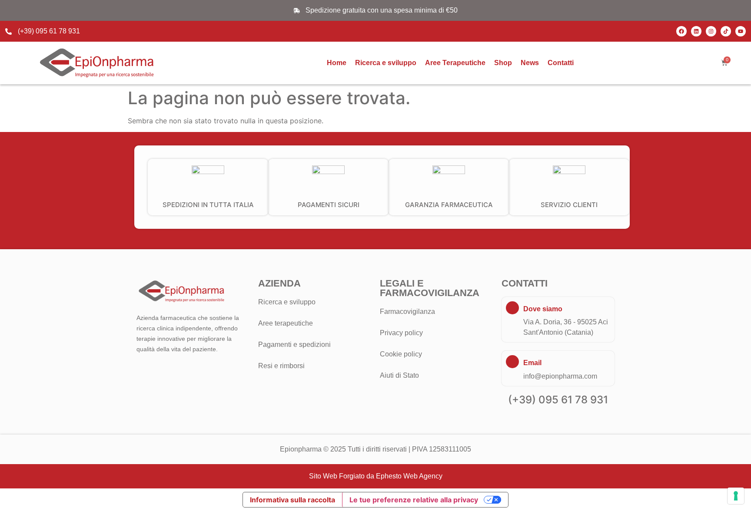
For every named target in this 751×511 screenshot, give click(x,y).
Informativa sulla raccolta (292, 499)
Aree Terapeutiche (455, 62)
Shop (503, 62)
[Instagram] (711, 31)
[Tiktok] (726, 31)
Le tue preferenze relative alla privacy (413, 499)
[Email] (512, 361)
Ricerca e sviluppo (385, 62)
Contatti (561, 62)
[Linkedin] (696, 31)
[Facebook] (681, 31)
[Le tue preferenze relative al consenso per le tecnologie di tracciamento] (736, 496)
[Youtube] (740, 31)
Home (336, 62)
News (530, 62)
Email (532, 362)
